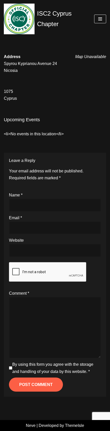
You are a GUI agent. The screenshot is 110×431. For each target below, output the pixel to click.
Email (15, 218)
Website (16, 240)
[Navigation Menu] (100, 19)
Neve (31, 425)
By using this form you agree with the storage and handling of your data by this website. (52, 367)
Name (16, 195)
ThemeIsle (74, 425)
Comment (19, 293)
